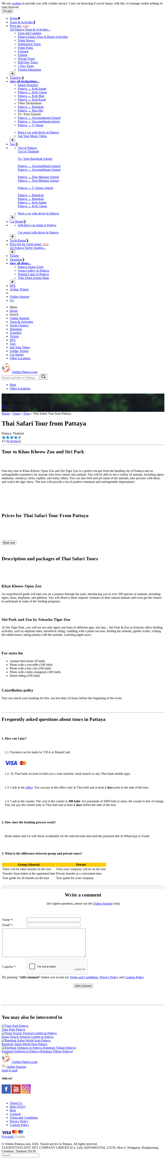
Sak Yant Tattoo (20, 347)
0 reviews (13, 441)
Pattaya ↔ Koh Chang (32, 92)
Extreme (23, 51)
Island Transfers (28, 85)
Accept (7, 11)
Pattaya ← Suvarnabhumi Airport (39, 169)
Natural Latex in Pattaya (33, 274)
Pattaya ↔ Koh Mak (31, 96)
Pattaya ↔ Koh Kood (32, 99)
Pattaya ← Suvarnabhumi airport (39, 121)
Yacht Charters (19, 325)
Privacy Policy (109, 977)
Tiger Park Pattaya (13, 1029)
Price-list (19, 26)
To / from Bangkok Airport (35, 158)
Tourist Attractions (29, 69)
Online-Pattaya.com (24, 372)
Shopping (16, 259)
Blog (13, 384)
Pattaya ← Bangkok (31, 199)
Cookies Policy (134, 977)
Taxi (12, 144)
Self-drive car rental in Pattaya (37, 225)
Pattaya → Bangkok (31, 107)
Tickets (14, 255)
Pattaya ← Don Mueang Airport (38, 180)
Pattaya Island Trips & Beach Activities (43, 36)
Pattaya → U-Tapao (30, 125)
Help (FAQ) (17, 1106)
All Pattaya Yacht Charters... (28, 248)
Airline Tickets (19, 289)
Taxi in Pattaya (27, 147)
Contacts (15, 1114)
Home (14, 18)
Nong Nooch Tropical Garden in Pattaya (27, 1036)
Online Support (19, 296)
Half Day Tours (28, 62)
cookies (16, 3)
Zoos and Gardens (29, 33)
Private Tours (26, 58)
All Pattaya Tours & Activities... (30, 29)
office (29, 787)
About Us (16, 1103)
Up (12, 300)
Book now (9, 542)
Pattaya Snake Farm (30, 267)
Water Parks (25, 47)
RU (4, 406)
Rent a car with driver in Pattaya (38, 132)
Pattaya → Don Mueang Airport (38, 177)
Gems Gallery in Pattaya (33, 270)
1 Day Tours (26, 66)
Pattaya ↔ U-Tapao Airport (35, 188)
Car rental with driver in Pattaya (38, 232)
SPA (13, 285)
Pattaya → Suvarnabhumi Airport (39, 118)
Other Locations (20, 358)
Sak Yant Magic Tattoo (32, 136)
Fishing (22, 55)
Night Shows (26, 40)
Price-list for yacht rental (29, 244)
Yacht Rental (18, 240)
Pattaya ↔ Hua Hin (30, 110)
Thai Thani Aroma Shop (33, 278)
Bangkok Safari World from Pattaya (24, 1044)
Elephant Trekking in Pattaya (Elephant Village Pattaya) (37, 1051)
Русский (8, 1136)
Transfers (15, 77)
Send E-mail (9, 1070)
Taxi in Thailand (28, 151)
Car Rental (16, 221)
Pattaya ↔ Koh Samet (32, 88)
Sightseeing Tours (29, 44)
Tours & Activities (21, 22)
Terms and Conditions (84, 977)
